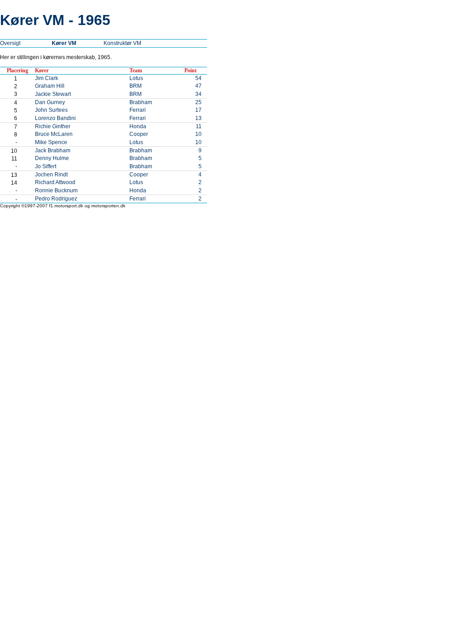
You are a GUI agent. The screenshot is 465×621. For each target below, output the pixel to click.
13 (198, 118)
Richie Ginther (52, 126)
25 (198, 102)
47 (198, 86)
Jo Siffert (45, 166)
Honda (137, 126)
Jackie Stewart (53, 94)
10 (198, 134)
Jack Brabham (52, 150)
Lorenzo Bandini (55, 118)
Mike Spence (51, 142)
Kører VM (64, 43)
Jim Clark (46, 78)
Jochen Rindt (51, 174)
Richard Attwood (55, 182)
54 (198, 78)
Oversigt (10, 43)
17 (198, 110)
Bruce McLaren (54, 134)
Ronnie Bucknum (56, 190)
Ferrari (137, 110)
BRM (135, 86)
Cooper (138, 134)
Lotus (136, 78)
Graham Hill (49, 86)
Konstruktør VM (122, 43)
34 (198, 94)
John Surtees (51, 110)
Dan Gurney (50, 102)
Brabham (140, 102)
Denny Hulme (52, 158)
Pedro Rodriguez (56, 198)
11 (199, 126)
